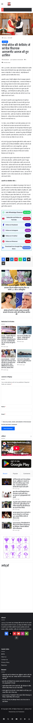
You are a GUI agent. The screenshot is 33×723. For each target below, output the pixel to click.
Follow (28, 225)
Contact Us (4, 659)
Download (26, 248)
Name (3, 406)
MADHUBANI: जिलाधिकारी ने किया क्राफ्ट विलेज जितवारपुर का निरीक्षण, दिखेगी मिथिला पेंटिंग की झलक (21, 525)
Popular (15, 473)
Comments (26, 473)
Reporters (4, 665)
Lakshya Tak (27, 709)
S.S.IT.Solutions (20, 711)
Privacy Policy (5, 662)
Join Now (27, 212)
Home (5, 38)
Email (3, 414)
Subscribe (26, 218)
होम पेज (3, 654)
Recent (5, 473)
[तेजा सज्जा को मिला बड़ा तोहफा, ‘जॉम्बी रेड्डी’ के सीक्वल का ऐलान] (24, 330)
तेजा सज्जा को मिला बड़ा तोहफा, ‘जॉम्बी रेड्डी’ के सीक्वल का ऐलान (24, 337)
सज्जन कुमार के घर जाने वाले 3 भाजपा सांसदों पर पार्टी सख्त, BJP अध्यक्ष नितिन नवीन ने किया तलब (21, 515)
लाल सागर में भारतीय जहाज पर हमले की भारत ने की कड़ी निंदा (24, 360)
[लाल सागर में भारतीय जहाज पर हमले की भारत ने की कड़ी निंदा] (24, 353)
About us (3, 657)
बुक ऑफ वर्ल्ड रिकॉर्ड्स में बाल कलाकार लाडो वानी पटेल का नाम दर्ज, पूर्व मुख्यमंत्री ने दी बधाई (21, 494)
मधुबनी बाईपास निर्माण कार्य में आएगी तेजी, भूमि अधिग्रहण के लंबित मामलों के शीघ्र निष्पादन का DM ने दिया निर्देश (22, 505)
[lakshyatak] (9, 4)
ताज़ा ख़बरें (10, 38)
